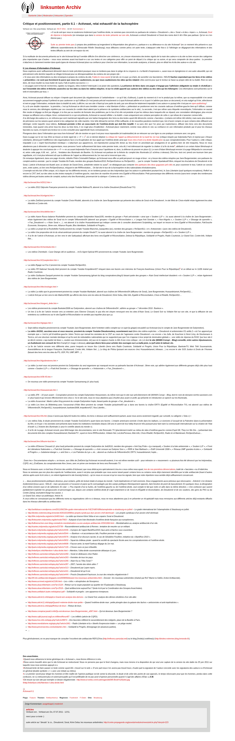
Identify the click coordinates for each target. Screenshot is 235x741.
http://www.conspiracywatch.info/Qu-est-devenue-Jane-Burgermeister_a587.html (62, 611)
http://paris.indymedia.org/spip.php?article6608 (48, 544)
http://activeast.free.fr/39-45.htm (37, 377)
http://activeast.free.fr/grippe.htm (37, 323)
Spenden (69, 16)
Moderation (48, 16)
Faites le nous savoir (101, 77)
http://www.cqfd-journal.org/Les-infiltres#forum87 (49, 617)
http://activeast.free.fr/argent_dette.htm (40, 303)
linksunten (58, 16)
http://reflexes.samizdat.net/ (115, 639)
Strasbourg (98, 698)
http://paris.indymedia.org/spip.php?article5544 (48, 533)
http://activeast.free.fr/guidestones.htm (40, 361)
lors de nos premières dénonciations (159, 469)
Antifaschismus (52, 698)
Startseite (32, 16)
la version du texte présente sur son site (111, 35)
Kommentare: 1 (79, 29)
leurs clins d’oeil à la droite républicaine (145, 140)
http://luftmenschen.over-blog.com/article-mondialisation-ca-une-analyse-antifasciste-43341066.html (71, 523)
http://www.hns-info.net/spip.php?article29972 (47, 620)
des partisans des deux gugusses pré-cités (154, 165)
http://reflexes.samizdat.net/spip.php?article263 (48, 557)
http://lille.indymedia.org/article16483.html (46, 516)
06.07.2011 (61, 29)
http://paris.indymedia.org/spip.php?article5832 (48, 540)
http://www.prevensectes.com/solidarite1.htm (47, 627)
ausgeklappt (47, 704)
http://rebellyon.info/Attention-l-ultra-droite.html (48, 551)
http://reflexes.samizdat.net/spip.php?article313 (48, 568)
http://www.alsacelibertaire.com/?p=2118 (45, 585)
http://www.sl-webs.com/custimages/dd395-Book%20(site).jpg (103, 680)
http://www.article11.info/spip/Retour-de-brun (47, 606)
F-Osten (83, 698)
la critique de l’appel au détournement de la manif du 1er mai (132, 137)
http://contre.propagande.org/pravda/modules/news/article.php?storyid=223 (136, 722)
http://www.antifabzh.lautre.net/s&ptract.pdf (46, 592)
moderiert (59, 704)
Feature (33, 698)
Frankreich (74, 698)
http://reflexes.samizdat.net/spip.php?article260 (48, 554)
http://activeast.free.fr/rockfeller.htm (39, 212)
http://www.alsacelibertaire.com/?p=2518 (45, 588)
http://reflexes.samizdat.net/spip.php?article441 (48, 571)
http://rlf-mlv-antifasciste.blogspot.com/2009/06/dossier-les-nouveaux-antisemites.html (65, 578)
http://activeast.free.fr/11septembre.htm (40, 260)
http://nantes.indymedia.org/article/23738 (45, 527)
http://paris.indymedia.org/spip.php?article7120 (48, 547)
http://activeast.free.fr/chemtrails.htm (39, 247)
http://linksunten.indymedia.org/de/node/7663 (47, 520)
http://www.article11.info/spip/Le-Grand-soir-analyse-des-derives (55, 597)
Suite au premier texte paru (63, 45)
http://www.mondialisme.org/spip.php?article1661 (49, 623)
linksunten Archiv (61, 7)
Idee (40, 16)
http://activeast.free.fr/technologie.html (40, 287)
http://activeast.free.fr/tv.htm (35, 416)
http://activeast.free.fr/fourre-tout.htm (39, 441)
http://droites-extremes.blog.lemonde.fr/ (172, 639)
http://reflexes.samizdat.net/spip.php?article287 (48, 564)
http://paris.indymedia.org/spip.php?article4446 (48, 530)
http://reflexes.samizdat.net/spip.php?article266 (48, 561)
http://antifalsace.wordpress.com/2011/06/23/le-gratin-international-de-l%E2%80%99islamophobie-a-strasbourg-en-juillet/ (80, 509)
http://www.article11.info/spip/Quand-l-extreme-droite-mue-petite (55, 602)
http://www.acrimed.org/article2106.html (45, 581)
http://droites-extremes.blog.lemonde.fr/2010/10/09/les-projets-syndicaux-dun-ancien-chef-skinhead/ (71, 513)
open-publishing (199, 103)
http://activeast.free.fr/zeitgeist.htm (38, 196)
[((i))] (27, 12)
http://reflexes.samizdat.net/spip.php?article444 (48, 574)
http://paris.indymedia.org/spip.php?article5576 (48, 537)
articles (30, 709)
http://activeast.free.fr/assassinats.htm (40, 390)
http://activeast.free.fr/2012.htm (37, 182)
